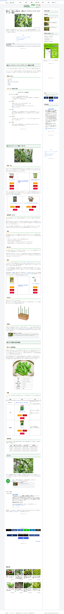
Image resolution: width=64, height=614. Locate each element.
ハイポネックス (26, 273)
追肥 (12, 109)
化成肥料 (9, 84)
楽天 (24, 415)
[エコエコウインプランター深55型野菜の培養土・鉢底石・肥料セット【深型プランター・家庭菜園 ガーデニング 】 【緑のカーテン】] (31, 199)
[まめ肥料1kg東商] (12, 280)
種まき (9, 72)
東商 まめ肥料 (12, 283)
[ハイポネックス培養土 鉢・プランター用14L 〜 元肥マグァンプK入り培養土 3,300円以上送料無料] (15, 199)
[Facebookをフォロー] (16, 507)
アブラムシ (23, 328)
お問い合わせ (16, 511)
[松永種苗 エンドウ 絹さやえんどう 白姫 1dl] (22, 408)
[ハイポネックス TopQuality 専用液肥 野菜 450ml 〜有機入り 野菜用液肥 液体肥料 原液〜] (35, 280)
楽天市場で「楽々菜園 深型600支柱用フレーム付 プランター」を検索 (23, 181)
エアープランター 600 (12, 179)
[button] (38, 530)
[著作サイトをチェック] (13, 507)
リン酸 (28, 272)
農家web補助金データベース (48, 39)
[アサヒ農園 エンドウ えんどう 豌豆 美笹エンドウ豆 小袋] (22, 423)
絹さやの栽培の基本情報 (20, 39)
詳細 (39, 46)
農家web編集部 (15, 494)
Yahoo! (12, 188)
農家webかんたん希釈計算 (48, 41)
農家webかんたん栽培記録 (48, 36)
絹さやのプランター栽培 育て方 (21, 38)
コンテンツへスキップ (3, 0)
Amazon (12, 183)
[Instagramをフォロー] (18, 507)
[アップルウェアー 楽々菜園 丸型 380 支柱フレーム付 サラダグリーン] (35, 176)
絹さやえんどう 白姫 (22, 411)
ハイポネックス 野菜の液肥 (35, 283)
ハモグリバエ (27, 328)
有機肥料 (13, 272)
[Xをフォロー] (14, 507)
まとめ (18, 40)
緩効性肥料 (16, 194)
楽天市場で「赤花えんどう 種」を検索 (22, 402)
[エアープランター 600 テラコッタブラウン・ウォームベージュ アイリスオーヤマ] (11, 176)
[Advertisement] (23, 55)
